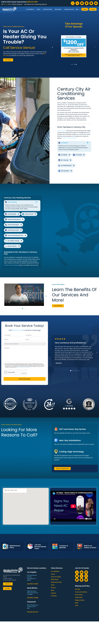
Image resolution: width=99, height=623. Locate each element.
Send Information (24, 379)
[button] (52, 47)
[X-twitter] (81, 576)
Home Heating (12, 202)
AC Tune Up (64, 160)
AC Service (64, 143)
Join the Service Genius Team (40, 547)
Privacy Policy (19, 367)
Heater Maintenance (14, 219)
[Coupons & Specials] (55, 546)
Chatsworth (31, 602)
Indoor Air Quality (47, 9)
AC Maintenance (66, 165)
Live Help (92, 9)
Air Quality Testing (13, 241)
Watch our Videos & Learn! (90, 547)
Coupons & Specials (63, 547)
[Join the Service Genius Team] (30, 546)
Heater (38, 9)
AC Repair (64, 155)
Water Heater (58, 9)
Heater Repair (12, 214)
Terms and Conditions (26, 367)
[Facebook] (96, 3)
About (77, 9)
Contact (85, 9)
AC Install (79, 155)
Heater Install (29, 214)
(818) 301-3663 (32, 2)
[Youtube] (77, 576)
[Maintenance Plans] (5, 546)
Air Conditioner (30, 9)
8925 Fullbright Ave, (32, 605)
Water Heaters (12, 246)
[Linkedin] (86, 572)
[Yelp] (77, 3)
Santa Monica (32, 588)
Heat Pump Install (13, 230)
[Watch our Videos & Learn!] (79, 546)
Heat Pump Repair (13, 225)
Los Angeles (31, 572)
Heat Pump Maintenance (15, 235)
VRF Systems (65, 171)
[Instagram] (86, 576)
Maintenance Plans (69, 9)
